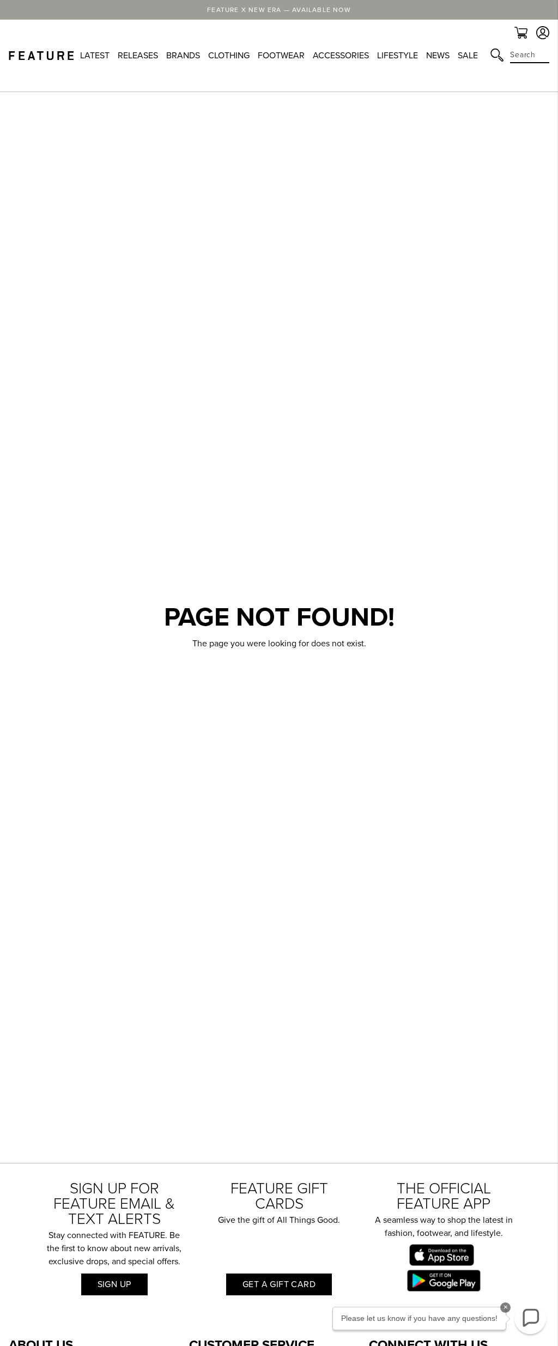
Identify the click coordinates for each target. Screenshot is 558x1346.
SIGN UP (114, 1284)
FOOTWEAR (281, 55)
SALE (468, 55)
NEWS (438, 55)
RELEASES (138, 55)
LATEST (95, 55)
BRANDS (183, 55)
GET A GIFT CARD (279, 1284)
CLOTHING (229, 55)
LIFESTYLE (397, 55)
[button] (530, 1318)
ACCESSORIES (341, 55)
